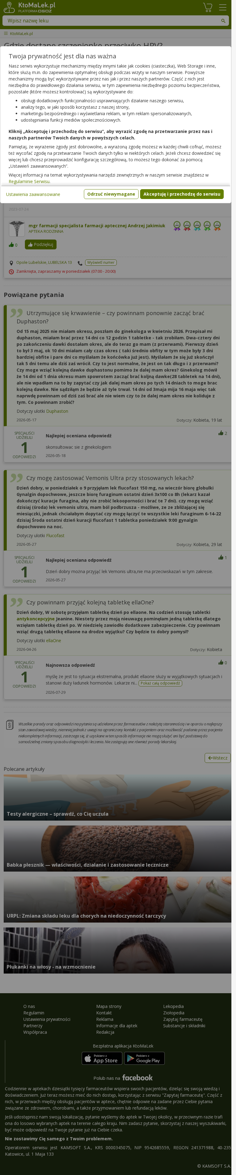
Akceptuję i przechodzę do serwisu (182, 194)
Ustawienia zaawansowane (33, 194)
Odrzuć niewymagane (111, 194)
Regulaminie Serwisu (29, 181)
